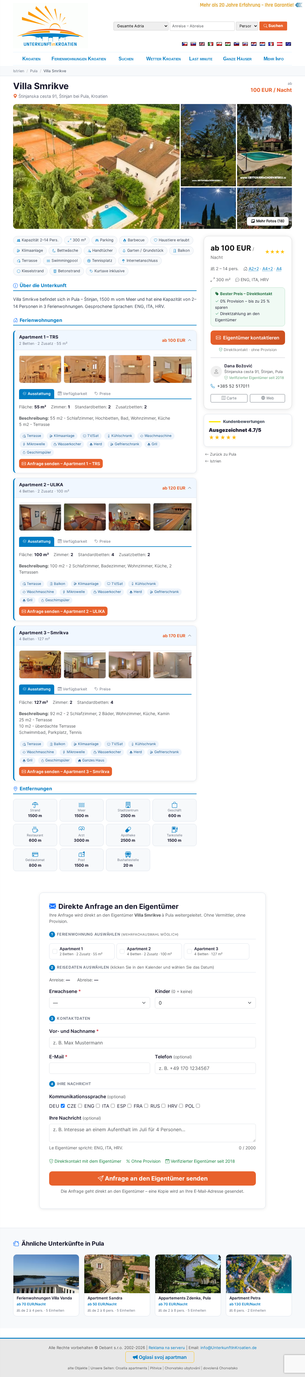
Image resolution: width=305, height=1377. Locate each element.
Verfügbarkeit (75, 393)
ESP (122, 1106)
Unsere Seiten (102, 1368)
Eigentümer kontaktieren (251, 338)
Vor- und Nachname (74, 1031)
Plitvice (156, 1368)
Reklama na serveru (167, 1347)
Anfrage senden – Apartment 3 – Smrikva (68, 771)
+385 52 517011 (233, 385)
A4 (279, 268)
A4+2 (267, 268)
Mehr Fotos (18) (270, 221)
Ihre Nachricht (75, 1118)
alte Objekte (78, 1368)
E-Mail (58, 1057)
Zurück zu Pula (223, 454)
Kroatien (31, 58)
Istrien (18, 71)
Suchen (275, 25)
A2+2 (254, 268)
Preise (105, 393)
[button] (248, 430)
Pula (34, 71)
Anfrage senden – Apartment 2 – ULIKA (66, 611)
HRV (173, 1106)
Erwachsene (65, 991)
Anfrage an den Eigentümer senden (156, 1178)
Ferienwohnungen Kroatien (79, 58)
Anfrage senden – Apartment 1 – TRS (63, 463)
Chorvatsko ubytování (182, 1368)
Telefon (173, 1057)
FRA (139, 1106)
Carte (231, 398)
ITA (106, 1106)
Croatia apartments (131, 1368)
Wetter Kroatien (163, 58)
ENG (90, 1106)
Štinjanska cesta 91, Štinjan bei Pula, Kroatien (63, 96)
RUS (155, 1106)
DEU (55, 1106)
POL (190, 1106)
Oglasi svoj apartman (163, 1357)
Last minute (200, 58)
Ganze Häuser (237, 58)
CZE (72, 1106)
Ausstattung (39, 393)
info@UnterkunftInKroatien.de (228, 1347)
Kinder (173, 991)
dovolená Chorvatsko (220, 1368)
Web (270, 398)
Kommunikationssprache (87, 1096)
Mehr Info (274, 58)
